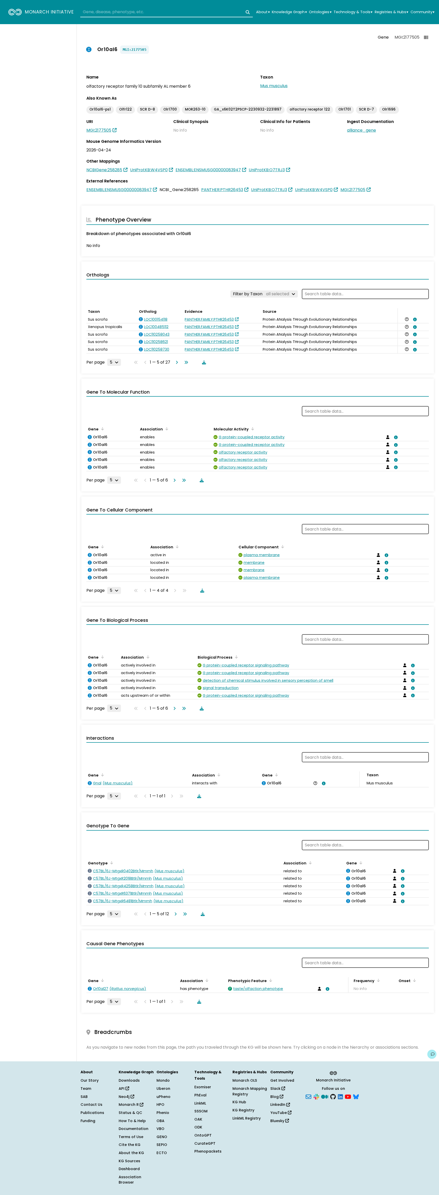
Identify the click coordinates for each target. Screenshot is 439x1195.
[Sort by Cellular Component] (282, 546)
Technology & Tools (353, 12)
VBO (160, 1128)
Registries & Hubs (391, 12)
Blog (275, 1096)
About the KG (131, 1152)
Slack (275, 1088)
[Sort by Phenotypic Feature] (270, 980)
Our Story (90, 1080)
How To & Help (132, 1120)
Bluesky (277, 1120)
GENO (161, 1136)
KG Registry (243, 1110)
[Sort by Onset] (414, 980)
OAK (198, 1119)
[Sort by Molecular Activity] (252, 428)
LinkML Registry (246, 1118)
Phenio (162, 1112)
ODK (198, 1127)
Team (86, 1088)
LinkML (200, 1103)
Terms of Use (131, 1136)
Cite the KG (129, 1144)
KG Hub (239, 1102)
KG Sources (129, 1160)
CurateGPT (204, 1143)
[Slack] (316, 1096)
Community (422, 12)
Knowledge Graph (289, 12)
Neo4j (125, 1096)
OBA (160, 1120)
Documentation (133, 1128)
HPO (160, 1104)
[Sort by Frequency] (377, 980)
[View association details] (414, 319)
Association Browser (130, 1179)
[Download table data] (203, 362)
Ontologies (320, 12)
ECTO (161, 1152)
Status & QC (130, 1112)
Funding (88, 1120)
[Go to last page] (185, 362)
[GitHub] (333, 1096)
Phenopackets (208, 1151)
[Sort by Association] (166, 428)
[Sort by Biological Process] (235, 656)
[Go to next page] (176, 362)
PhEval (200, 1095)
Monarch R (129, 1104)
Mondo (163, 1080)
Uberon (163, 1088)
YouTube (279, 1112)
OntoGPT (203, 1135)
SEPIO (161, 1144)
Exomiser (202, 1087)
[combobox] (166, 12)
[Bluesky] (356, 1096)
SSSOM (201, 1111)
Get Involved (282, 1080)
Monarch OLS (244, 1080)
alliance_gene (361, 130)
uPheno (163, 1096)
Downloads (129, 1080)
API (122, 1088)
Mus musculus (274, 86)
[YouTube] (348, 1096)
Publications (92, 1112)
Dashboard (129, 1168)
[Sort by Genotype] (111, 862)
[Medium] (324, 1096)
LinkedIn (278, 1104)
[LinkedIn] (340, 1096)
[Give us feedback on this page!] (431, 1054)
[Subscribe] (308, 1096)
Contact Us (91, 1104)
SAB (84, 1096)
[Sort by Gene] (102, 428)
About (263, 12)
